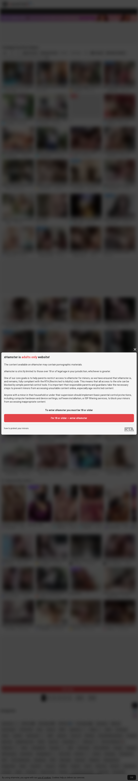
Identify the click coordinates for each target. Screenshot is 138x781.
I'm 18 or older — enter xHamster (69, 418)
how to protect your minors (16, 428)
